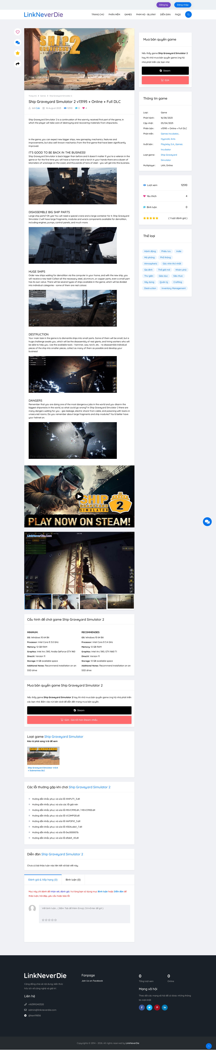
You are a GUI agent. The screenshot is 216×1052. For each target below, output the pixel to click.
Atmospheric (150, 263)
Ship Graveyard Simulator (63, 737)
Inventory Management (174, 288)
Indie (178, 251)
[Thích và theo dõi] (17, 32)
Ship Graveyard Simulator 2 (61, 96)
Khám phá (181, 269)
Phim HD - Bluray (146, 14)
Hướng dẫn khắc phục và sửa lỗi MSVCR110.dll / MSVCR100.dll (63, 810)
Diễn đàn (165, 14)
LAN (163, 165)
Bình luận (73, 879)
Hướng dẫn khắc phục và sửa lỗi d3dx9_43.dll (55, 838)
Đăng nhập (183, 4)
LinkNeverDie (132, 1043)
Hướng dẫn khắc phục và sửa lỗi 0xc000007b (55, 832)
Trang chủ (98, 14)
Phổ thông (165, 257)
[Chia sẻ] (17, 64)
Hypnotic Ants (168, 139)
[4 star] (52, 920)
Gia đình (148, 269)
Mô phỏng (149, 257)
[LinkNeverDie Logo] (43, 14)
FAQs (178, 14)
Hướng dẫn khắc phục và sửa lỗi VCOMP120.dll (56, 815)
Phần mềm (114, 14)
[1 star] (43, 920)
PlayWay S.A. (167, 144)
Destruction (150, 288)
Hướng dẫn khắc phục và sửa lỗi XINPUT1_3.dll (56, 798)
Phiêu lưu (166, 251)
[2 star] (46, 920)
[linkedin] (165, 1007)
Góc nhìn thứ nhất (172, 263)
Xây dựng (149, 282)
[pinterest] (157, 1007)
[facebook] (142, 1007)
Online (169, 165)
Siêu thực (178, 275)
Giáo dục (163, 275)
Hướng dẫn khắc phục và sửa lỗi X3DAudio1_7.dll (57, 826)
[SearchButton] (188, 14)
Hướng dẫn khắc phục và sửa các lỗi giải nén (55, 804)
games (43, 96)
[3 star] (49, 920)
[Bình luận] (17, 42)
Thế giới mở (164, 269)
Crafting (178, 282)
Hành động (150, 251)
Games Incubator (170, 133)
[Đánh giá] (17, 53)
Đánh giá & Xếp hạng (42, 879)
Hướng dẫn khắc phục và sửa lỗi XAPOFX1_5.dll (56, 821)
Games (128, 14)
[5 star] (55, 920)
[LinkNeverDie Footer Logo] (45, 975)
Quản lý (164, 282)
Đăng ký (163, 4)
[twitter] (149, 1007)
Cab (38, 108)
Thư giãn (148, 275)
